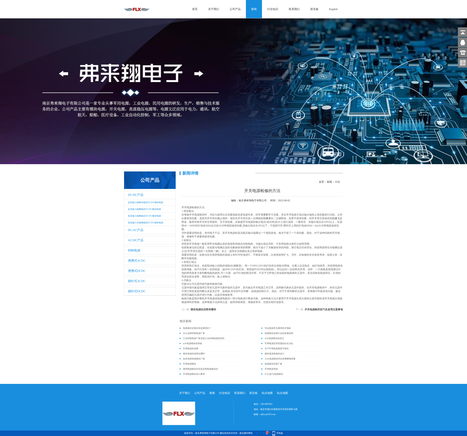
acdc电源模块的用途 (192, 343)
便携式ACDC (137, 260)
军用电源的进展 (190, 348)
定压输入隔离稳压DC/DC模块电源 (144, 209)
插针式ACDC (137, 281)
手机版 (279, 433)
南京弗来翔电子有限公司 (253, 200)
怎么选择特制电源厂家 (194, 333)
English (333, 9)
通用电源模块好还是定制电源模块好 (200, 369)
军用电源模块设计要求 (194, 374)
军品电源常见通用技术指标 (278, 328)
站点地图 (267, 393)
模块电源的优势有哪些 (203, 309)
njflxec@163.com (268, 414)
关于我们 (213, 9)
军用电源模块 (189, 364)
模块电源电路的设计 (274, 353)
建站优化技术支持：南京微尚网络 (236, 433)
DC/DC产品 (135, 195)
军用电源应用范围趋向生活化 (279, 343)
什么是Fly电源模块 (274, 374)
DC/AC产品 (135, 230)
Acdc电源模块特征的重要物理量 (280, 358)
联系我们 (294, 9)
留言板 (314, 9)
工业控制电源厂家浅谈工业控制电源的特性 (204, 338)
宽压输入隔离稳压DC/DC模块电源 (144, 216)
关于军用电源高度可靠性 (277, 348)
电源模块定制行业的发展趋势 (279, 333)
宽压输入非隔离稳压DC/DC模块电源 (145, 222)
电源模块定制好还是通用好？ (197, 328)
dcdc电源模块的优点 (274, 338)
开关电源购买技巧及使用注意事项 (324, 309)
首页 (195, 9)
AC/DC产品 (135, 240)
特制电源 (134, 250)
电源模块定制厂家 (273, 364)
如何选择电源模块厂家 (194, 358)
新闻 (254, 9)
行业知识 (272, 9)
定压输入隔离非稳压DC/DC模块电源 (145, 202)
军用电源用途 (271, 369)
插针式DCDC (137, 291)
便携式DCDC (137, 271)
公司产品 (235, 9)
